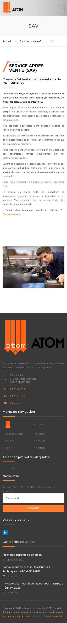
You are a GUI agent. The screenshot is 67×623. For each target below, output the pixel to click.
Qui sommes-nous (14, 433)
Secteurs (9, 440)
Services (40, 440)
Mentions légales (11, 616)
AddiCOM (57, 616)
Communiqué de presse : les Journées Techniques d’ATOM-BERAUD (26, 569)
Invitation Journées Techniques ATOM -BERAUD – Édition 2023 (33, 585)
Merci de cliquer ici (12, 468)
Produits (40, 433)
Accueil (7, 41)
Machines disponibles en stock (22, 554)
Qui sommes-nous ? (30, 41)
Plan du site (28, 616)
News (8, 447)
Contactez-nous (11, 214)
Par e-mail (15, 403)
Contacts (40, 447)
